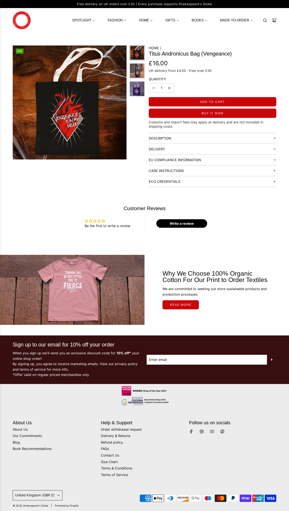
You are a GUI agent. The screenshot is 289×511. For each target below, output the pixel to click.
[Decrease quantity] (153, 88)
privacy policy (126, 364)
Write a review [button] (182, 223)
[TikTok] (222, 431)
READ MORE (180, 304)
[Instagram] (201, 431)
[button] (16, 102)
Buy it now (212, 113)
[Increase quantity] (169, 88)
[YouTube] (212, 431)
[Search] (265, 20)
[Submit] (271, 359)
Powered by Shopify (67, 505)
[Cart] (274, 20)
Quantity (157, 79)
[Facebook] (191, 431)
